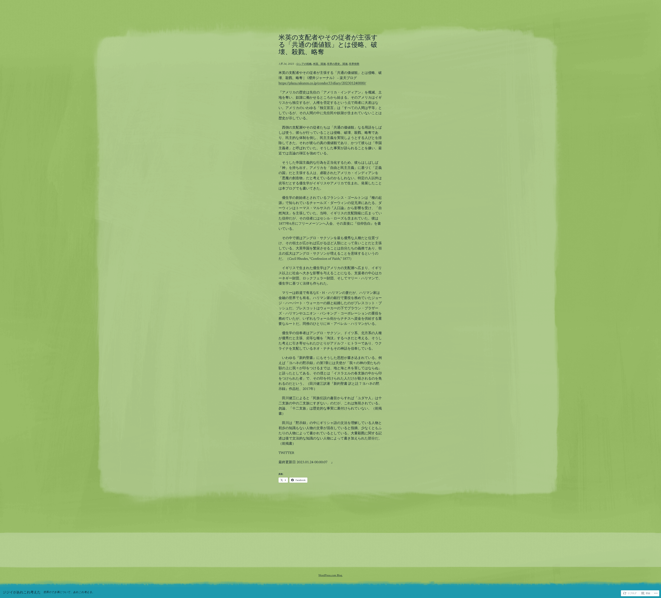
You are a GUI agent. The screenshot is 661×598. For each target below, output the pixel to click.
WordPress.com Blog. (330, 575)
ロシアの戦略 (304, 64)
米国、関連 (319, 64)
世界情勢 (354, 64)
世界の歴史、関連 (337, 64)
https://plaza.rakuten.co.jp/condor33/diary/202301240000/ (322, 83)
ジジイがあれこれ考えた (22, 592)
